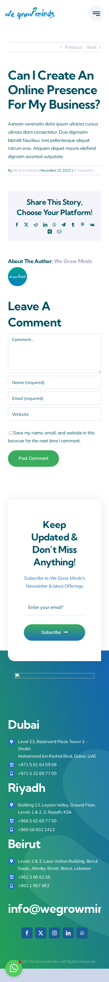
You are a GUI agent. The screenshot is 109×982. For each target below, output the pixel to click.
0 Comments (83, 170)
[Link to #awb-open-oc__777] (96, 13)
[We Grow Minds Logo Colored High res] (29, 9)
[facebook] (27, 933)
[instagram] (54, 933)
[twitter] (40, 933)
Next (92, 47)
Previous (73, 47)
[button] (13, 968)
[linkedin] (68, 933)
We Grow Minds (25, 170)
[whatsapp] (82, 933)
